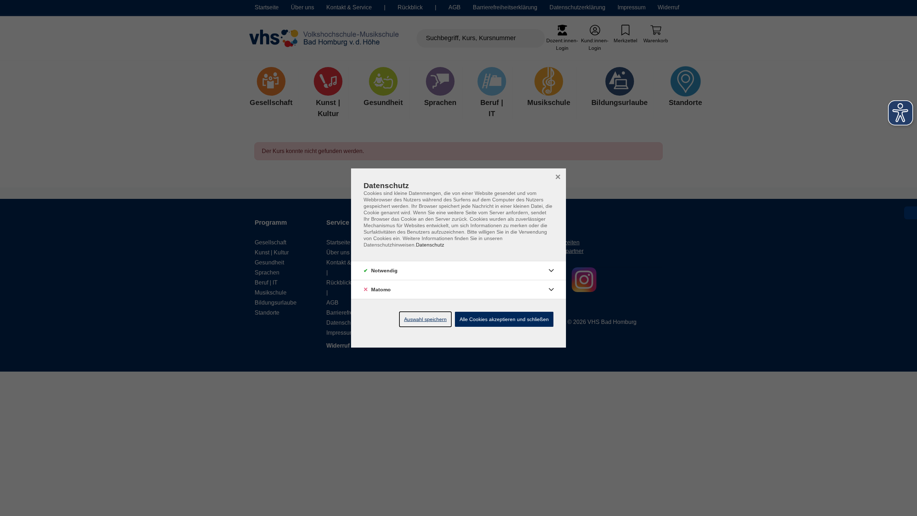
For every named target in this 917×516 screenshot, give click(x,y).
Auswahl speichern (425, 319)
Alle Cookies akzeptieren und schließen (504, 319)
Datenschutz (430, 245)
